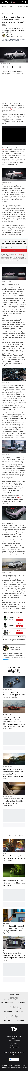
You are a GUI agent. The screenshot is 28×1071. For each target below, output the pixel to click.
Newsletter (23, 67)
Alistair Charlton (11, 35)
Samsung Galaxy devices (20, 999)
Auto (3, 13)
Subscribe (18, 2)
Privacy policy (14, 1043)
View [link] (19, 620)
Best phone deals (7, 1017)
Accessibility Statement (14, 1034)
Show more (21, 636)
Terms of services (18, 254)
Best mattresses (19, 1011)
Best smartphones (8, 1011)
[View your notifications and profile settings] (11, 2)
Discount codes (20, 1020)
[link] (6, 618)
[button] (14, 618)
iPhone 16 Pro (7, 999)
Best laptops (8, 1008)
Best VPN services (21, 1002)
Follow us (15, 67)
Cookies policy (14, 1045)
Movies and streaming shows (7, 1002)
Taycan (12, 109)
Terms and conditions (14, 1040)
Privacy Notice (20, 255)
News (21, 36)
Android (18, 497)
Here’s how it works (15, 40)
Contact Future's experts (14, 1036)
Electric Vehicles (10, 13)
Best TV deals (7, 1020)
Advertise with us (14, 1047)
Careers (14, 1050)
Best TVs (20, 1008)
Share (6, 67)
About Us (14, 1038)
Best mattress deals (20, 1017)
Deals (11, 6)
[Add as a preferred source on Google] (14, 1059)
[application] (14, 134)
